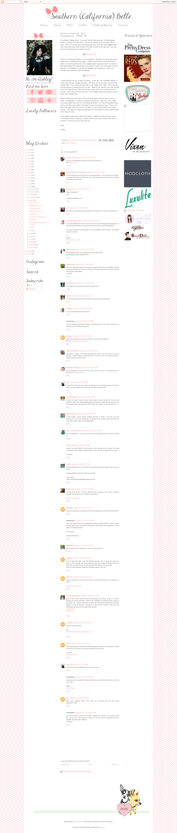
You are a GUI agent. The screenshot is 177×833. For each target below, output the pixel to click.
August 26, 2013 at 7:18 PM (81, 445)
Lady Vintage (70, 249)
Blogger (102, 827)
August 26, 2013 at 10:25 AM (84, 283)
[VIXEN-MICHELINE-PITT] (137, 159)
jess (67, 208)
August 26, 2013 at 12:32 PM (81, 308)
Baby (67, 143)
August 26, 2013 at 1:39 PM (84, 321)
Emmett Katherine (72, 351)
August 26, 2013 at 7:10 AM (95, 172)
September (33, 197)
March (31, 242)
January (32, 247)
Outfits (82, 25)
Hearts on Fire (33, 203)
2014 (29, 184)
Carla (68, 643)
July (30, 230)
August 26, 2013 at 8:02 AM (79, 208)
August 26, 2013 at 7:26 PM (80, 464)
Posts (30, 285)
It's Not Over (33, 214)
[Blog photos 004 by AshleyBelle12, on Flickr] (89, 75)
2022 (29, 161)
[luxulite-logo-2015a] (137, 208)
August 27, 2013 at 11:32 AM (90, 596)
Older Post (114, 764)
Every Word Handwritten (80, 341)
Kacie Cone (70, 283)
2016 (29, 178)
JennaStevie (70, 264)
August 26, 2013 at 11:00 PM (84, 521)
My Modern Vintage (72, 367)
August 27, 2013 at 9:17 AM (82, 577)
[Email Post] (99, 140)
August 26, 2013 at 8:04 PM (84, 489)
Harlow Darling (71, 397)
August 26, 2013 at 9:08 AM (84, 264)
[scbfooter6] (91, 816)
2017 (29, 175)
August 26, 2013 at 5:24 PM (86, 414)
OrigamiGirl (70, 545)
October (32, 195)
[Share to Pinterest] (112, 140)
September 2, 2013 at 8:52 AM (79, 698)
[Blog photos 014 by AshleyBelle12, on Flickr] (89, 54)
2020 (29, 167)
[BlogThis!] (106, 140)
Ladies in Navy (71, 157)
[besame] (137, 81)
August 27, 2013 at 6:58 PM (82, 623)
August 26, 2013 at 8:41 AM (91, 221)
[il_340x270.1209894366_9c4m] (137, 103)
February (32, 245)
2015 (29, 181)
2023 (29, 158)
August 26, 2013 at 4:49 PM (86, 397)
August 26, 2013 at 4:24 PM (89, 367)
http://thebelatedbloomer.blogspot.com (78, 632)
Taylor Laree (70, 489)
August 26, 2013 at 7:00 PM (92, 430)
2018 (29, 172)
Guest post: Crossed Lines (37, 217)
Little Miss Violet (71, 654)
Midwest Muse (71, 414)
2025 (29, 153)
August (31, 200)
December (32, 189)
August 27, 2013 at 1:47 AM (84, 545)
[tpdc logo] (137, 54)
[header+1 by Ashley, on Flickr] (137, 230)
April (31, 239)
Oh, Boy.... (32, 227)
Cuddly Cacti (70, 609)
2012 (29, 251)
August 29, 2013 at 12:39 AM (80, 643)
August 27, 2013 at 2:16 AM (82, 558)
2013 (29, 186)
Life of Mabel (70, 688)
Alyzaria (69, 558)
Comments (32, 289)
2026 (29, 150)
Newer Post (65, 764)
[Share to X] (108, 140)
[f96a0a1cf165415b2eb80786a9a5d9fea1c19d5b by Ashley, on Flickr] (137, 240)
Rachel (68, 296)
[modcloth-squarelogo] (137, 187)
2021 (29, 164)
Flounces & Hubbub (72, 498)
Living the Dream (34, 208)
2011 (29, 254)
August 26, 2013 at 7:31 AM (80, 189)
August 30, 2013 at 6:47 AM (84, 677)
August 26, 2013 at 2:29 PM (88, 351)
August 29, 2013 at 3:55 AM (79, 664)
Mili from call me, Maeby (74, 586)
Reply (68, 166)
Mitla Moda (69, 611)
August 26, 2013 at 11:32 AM (81, 296)
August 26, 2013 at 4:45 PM (79, 382)
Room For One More (35, 211)
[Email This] (103, 140)
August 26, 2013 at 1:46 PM (83, 336)
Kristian (69, 308)
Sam (67, 382)
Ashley (68, 445)
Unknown (69, 508)
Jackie (68, 464)
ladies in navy (72, 163)
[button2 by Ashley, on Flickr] (137, 223)
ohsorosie (69, 336)
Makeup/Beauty (102, 25)
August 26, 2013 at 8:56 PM (82, 508)
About (57, 25)
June (31, 233)
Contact (123, 25)
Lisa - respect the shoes (74, 430)
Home (43, 25)
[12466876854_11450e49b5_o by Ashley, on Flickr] (134, 212)
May (30, 236)
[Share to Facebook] (110, 140)
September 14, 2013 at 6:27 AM (85, 713)
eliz (67, 698)
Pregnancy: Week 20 (36, 205)
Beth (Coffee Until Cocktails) (76, 172)
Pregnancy (73, 143)
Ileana (68, 189)
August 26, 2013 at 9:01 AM (85, 249)
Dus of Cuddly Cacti (73, 596)
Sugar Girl (32, 220)
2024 (29, 155)
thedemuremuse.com (73, 221)
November (32, 192)
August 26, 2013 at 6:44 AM (86, 157)
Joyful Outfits (79, 821)
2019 (29, 170)
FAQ (70, 25)
